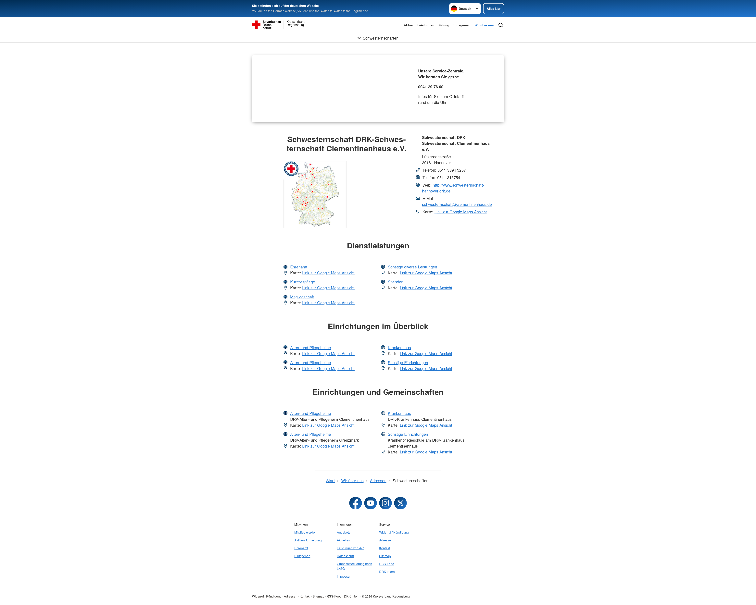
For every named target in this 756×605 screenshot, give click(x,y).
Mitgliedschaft (302, 297)
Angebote (343, 532)
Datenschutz (345, 556)
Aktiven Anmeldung (308, 540)
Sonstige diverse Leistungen (412, 267)
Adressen (386, 540)
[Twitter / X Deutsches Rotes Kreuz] (400, 503)
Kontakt (384, 548)
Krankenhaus (399, 347)
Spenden (395, 282)
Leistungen (425, 25)
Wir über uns (484, 25)
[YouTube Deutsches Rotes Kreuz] (370, 503)
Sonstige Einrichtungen (408, 362)
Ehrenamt (298, 267)
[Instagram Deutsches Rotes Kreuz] (385, 503)
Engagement (462, 25)
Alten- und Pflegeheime (310, 347)
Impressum (344, 576)
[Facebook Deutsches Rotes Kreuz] (355, 503)
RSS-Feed (386, 564)
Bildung (443, 25)
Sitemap (385, 556)
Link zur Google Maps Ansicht (461, 212)
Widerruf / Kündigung (394, 532)
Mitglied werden (305, 532)
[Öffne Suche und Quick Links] (501, 25)
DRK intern (387, 571)
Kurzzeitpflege (302, 282)
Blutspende (302, 556)
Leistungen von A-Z (350, 548)
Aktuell (409, 25)
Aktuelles (343, 540)
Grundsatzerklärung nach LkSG (354, 566)
